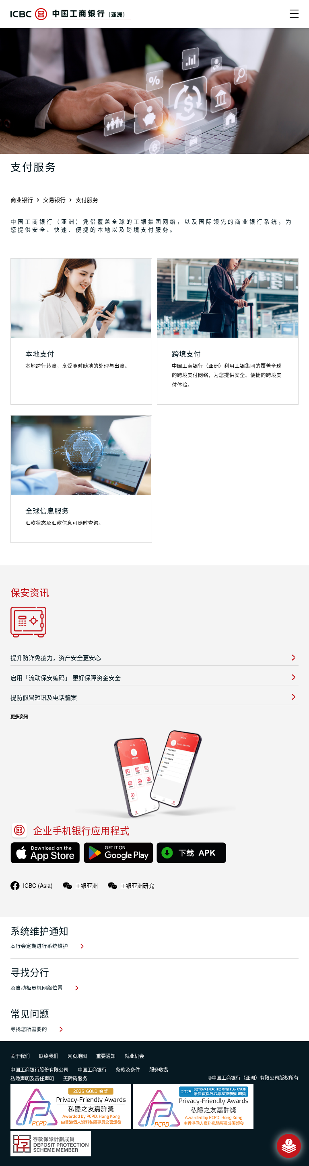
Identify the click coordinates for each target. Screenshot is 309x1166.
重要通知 (105, 1055)
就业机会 (134, 1055)
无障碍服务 (75, 1078)
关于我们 (20, 1055)
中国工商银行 (92, 1069)
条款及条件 (128, 1069)
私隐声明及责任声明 (32, 1078)
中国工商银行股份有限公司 (39, 1069)
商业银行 (21, 200)
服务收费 (159, 1069)
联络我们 (48, 1055)
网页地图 (77, 1055)
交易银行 (54, 200)
